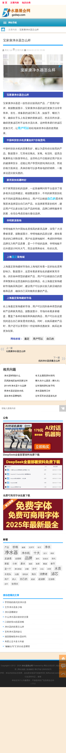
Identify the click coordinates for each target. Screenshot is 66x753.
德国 (30, 563)
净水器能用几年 (42, 390)
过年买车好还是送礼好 (46, 395)
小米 (15, 563)
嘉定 (14, 257)
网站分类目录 (49, 665)
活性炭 (25, 574)
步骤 (27, 569)
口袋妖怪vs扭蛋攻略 (14, 621)
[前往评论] (62, 665)
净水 (47, 547)
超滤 (33, 579)
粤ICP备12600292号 (43, 669)
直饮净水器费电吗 (12, 395)
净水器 (11, 552)
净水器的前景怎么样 (14, 626)
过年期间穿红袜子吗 (45, 385)
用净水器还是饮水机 (13, 390)
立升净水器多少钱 (13, 606)
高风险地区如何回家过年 (16, 380)
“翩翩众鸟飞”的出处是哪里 (17, 646)
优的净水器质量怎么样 (49, 360)
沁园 (17, 574)
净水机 (26, 553)
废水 (23, 563)
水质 (58, 568)
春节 (53, 563)
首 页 (4, 2)
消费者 (43, 574)
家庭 (7, 563)
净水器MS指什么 (12, 375)
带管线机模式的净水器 (15, 602)
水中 (34, 568)
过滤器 (51, 579)
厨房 (52, 553)
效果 (38, 563)
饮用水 (15, 583)
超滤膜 (41, 578)
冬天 (39, 547)
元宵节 (31, 547)
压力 (45, 553)
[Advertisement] (33, 720)
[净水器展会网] (33, 12)
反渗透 (8, 558)
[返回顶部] (62, 673)
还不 (6, 584)
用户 (7, 579)
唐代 (37, 558)
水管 (49, 569)
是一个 (8, 568)
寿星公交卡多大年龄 (14, 641)
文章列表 (14, 2)
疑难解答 (30, 669)
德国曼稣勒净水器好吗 (15, 636)
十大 (37, 553)
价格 (15, 547)
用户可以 (23, 128)
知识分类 (26, 2)
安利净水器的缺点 (13, 631)
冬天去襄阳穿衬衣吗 (45, 375)
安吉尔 (45, 558)
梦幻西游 (18, 569)
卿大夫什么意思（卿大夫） (48, 380)
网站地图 (21, 669)
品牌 (28, 557)
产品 (7, 547)
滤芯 (54, 573)
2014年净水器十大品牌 (15, 385)
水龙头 (8, 574)
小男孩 (33, 683)
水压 (42, 569)
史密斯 (18, 558)
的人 (14, 579)
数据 (45, 563)
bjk (11, 50)
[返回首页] (62, 658)
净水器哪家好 (11, 611)
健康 (23, 547)
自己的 (51, 198)
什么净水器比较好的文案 (16, 616)
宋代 (53, 558)
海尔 (34, 574)
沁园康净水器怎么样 (15, 351)
